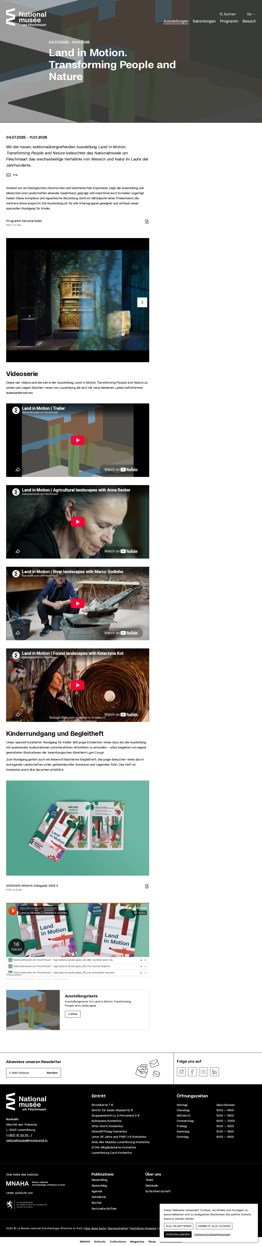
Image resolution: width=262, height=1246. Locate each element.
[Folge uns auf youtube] (203, 1071)
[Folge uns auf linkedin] (214, 1071)
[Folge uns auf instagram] (181, 1071)
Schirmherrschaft (158, 1191)
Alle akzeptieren (178, 1226)
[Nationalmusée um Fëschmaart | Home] (26, 17)
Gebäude (151, 1185)
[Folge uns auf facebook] (192, 1071)
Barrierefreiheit (118, 1228)
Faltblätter (98, 1197)
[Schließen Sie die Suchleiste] (242, 14)
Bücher (96, 1202)
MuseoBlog (99, 1179)
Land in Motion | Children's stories (53, 979)
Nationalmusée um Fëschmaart (20, 979)
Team (149, 1179)
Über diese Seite (95, 1228)
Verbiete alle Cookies (214, 1226)
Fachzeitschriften (104, 1208)
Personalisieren (178, 1234)
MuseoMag (99, 1185)
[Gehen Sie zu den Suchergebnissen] (221, 14)
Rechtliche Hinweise (143, 1228)
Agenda (96, 1191)
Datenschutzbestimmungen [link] (212, 1234)
